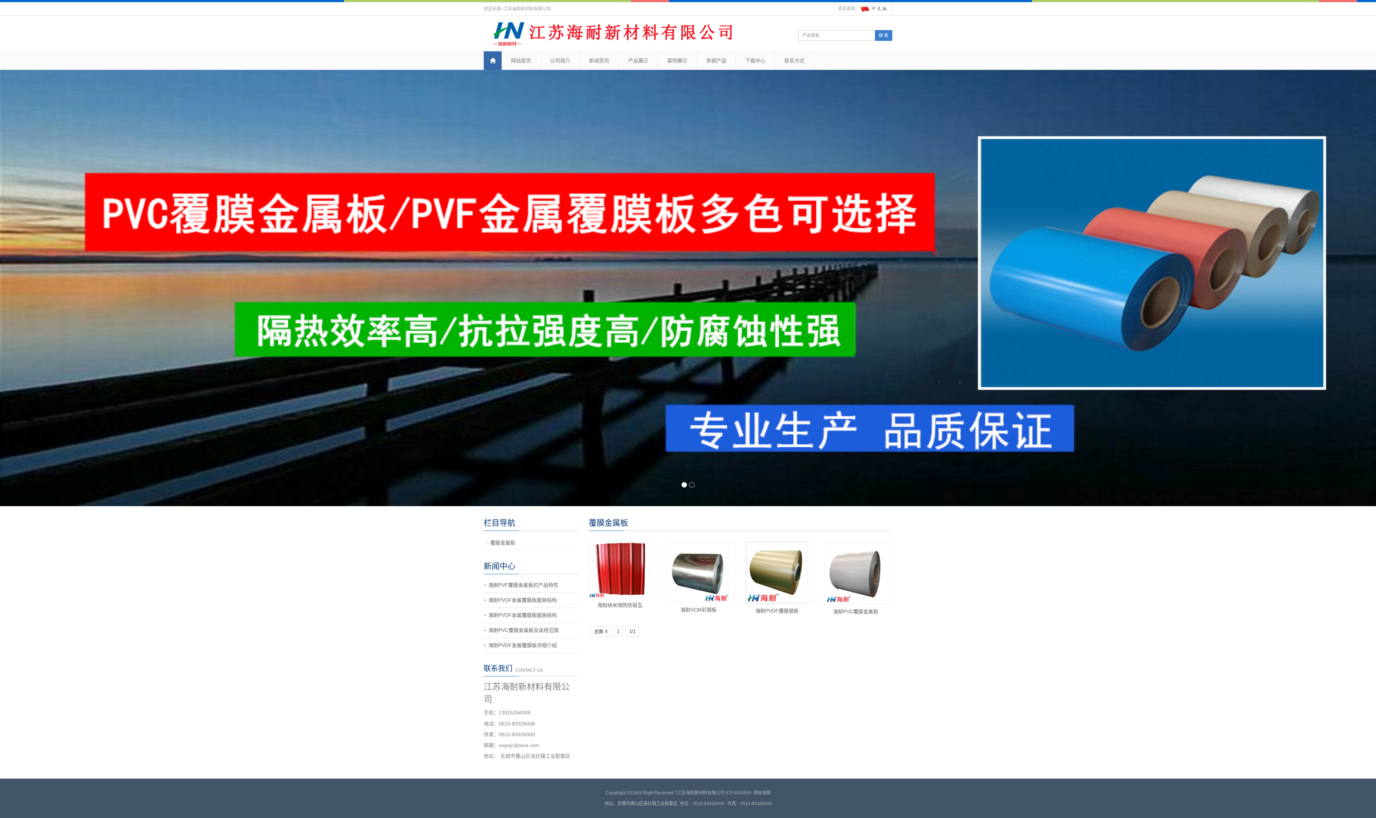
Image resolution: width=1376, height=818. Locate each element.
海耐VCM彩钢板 (698, 610)
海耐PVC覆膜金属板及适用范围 (523, 630)
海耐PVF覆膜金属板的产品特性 (523, 585)
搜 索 (883, 35)
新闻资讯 (599, 60)
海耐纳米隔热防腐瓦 (619, 605)
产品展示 (638, 60)
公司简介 (560, 60)
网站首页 (521, 60)
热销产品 (716, 60)
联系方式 (794, 60)
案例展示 (677, 60)
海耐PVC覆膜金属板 (855, 611)
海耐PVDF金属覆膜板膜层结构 (522, 600)
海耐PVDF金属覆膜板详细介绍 (522, 645)
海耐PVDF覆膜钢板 (777, 611)
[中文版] (874, 8)
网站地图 (762, 792)
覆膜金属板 (502, 543)
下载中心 (755, 60)
